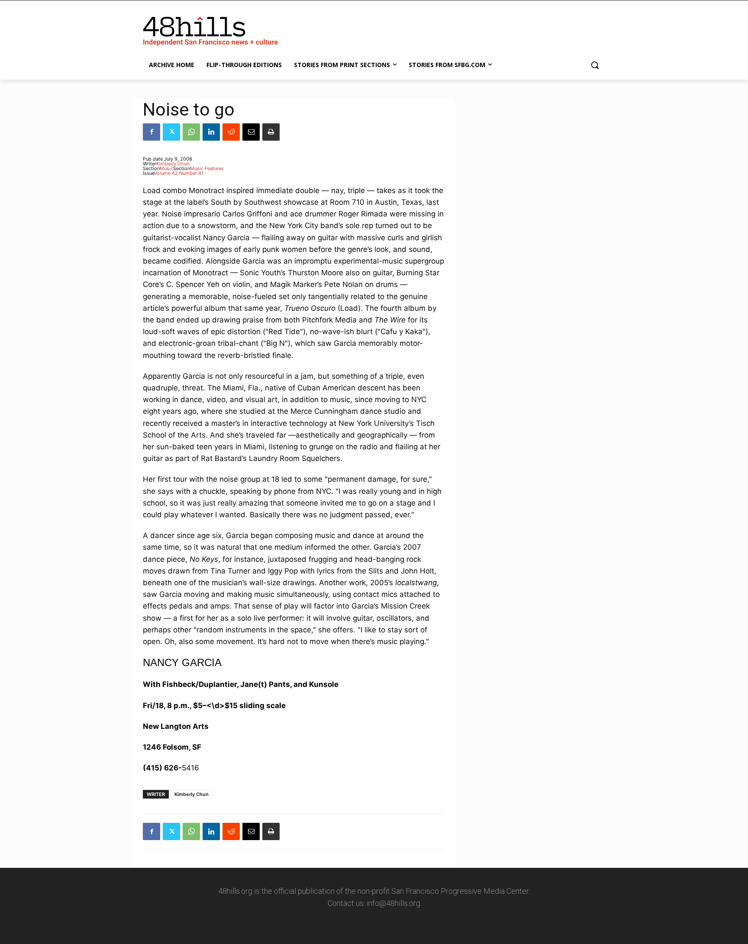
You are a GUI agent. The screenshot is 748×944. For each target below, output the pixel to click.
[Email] (251, 132)
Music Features (207, 168)
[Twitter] (171, 132)
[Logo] (212, 29)
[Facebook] (151, 132)
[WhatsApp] (191, 132)
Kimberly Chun (172, 164)
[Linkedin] (211, 132)
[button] (594, 65)
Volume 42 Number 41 (178, 173)
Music (166, 168)
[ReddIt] (231, 132)
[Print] (271, 132)
